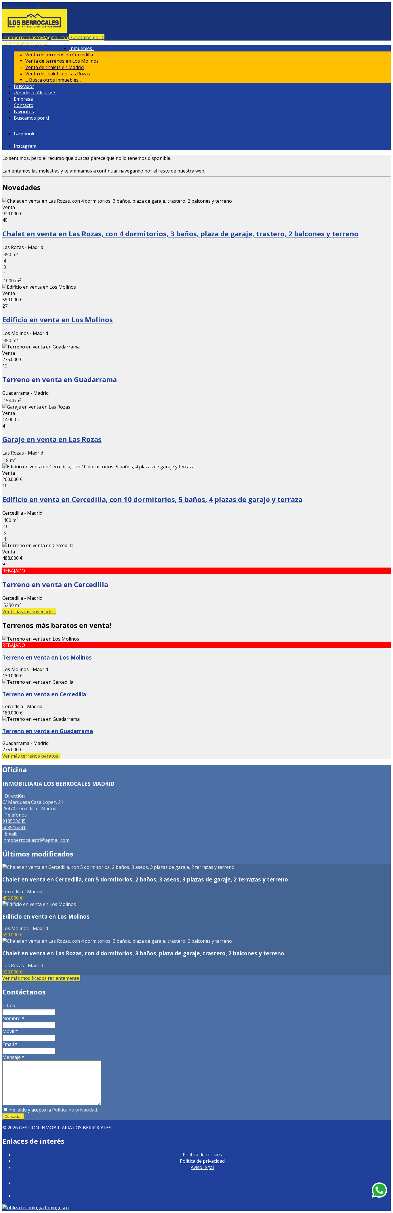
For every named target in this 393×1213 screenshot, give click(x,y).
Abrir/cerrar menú (22, 5)
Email (10, 1044)
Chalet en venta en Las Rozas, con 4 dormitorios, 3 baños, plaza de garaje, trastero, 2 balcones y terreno (180, 233)
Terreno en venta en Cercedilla (55, 584)
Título (8, 1005)
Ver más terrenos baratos (31, 756)
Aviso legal (202, 1167)
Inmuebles (81, 48)
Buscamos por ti (86, 37)
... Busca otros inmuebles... (53, 80)
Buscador (24, 86)
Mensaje (13, 1057)
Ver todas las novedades (29, 611)
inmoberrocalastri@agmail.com (35, 37)
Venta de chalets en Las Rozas (57, 73)
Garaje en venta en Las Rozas (52, 439)
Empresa (23, 99)
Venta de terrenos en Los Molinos (62, 61)
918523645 (14, 44)
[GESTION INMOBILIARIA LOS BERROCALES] (34, 31)
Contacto (23, 105)
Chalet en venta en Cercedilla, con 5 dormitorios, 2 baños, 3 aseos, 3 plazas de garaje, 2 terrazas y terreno (145, 879)
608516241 (37, 44)
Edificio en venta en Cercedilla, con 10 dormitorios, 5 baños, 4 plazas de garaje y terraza (152, 499)
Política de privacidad (74, 1110)
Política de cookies (202, 1154)
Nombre (13, 1018)
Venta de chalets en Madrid (54, 67)
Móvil (10, 1031)
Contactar (13, 1116)
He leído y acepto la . (53, 1110)
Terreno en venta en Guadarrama (59, 379)
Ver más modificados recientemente (41, 978)
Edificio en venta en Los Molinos (57, 319)
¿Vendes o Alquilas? (35, 92)
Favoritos (24, 111)
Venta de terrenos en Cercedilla (59, 54)
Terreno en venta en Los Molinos (47, 657)
